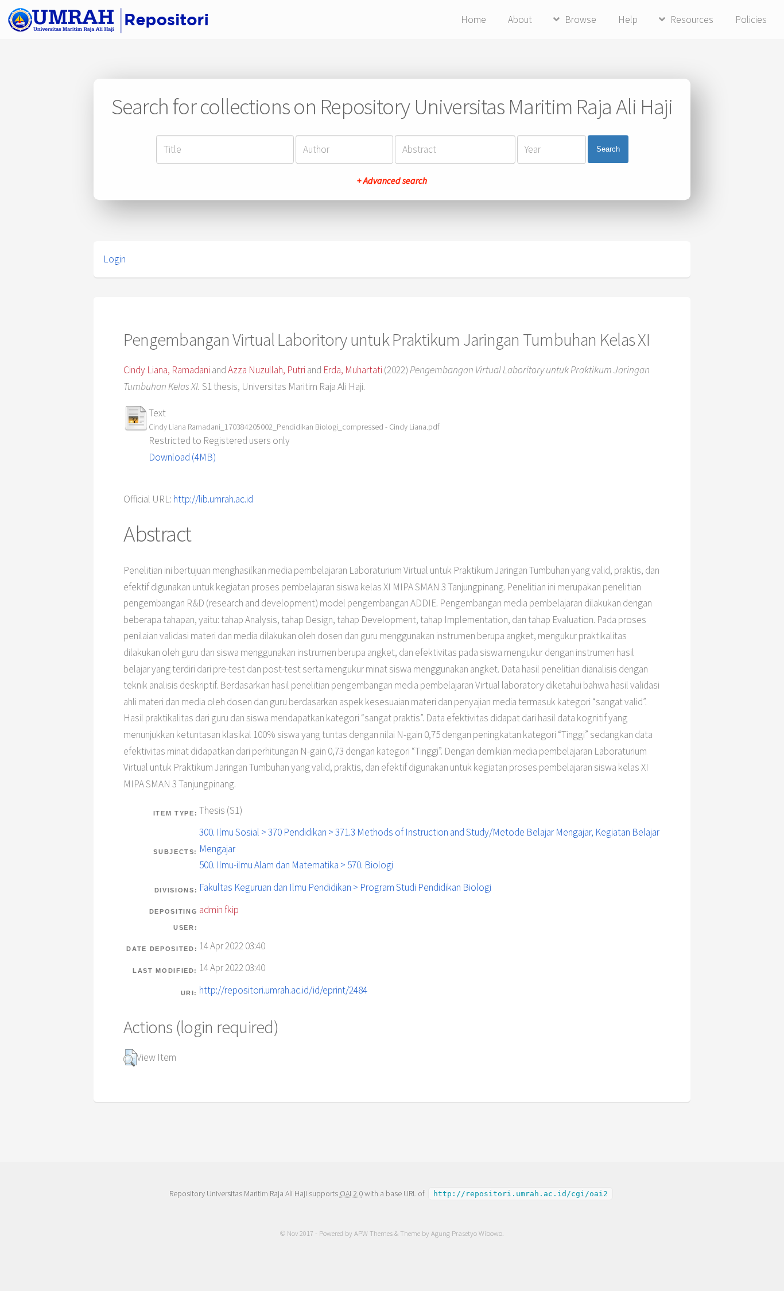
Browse (580, 19)
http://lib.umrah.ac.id (213, 499)
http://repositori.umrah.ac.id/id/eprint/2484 (283, 990)
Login (114, 259)
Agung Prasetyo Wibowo (466, 1233)
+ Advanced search (392, 180)
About (520, 19)
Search (608, 149)
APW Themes (373, 1233)
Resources (691, 19)
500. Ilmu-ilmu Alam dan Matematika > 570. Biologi (296, 865)
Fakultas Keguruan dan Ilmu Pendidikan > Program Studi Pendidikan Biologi (345, 887)
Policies (751, 19)
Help (628, 19)
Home (473, 19)
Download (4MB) (182, 457)
